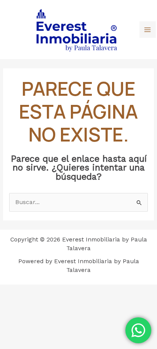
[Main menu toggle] (147, 29)
